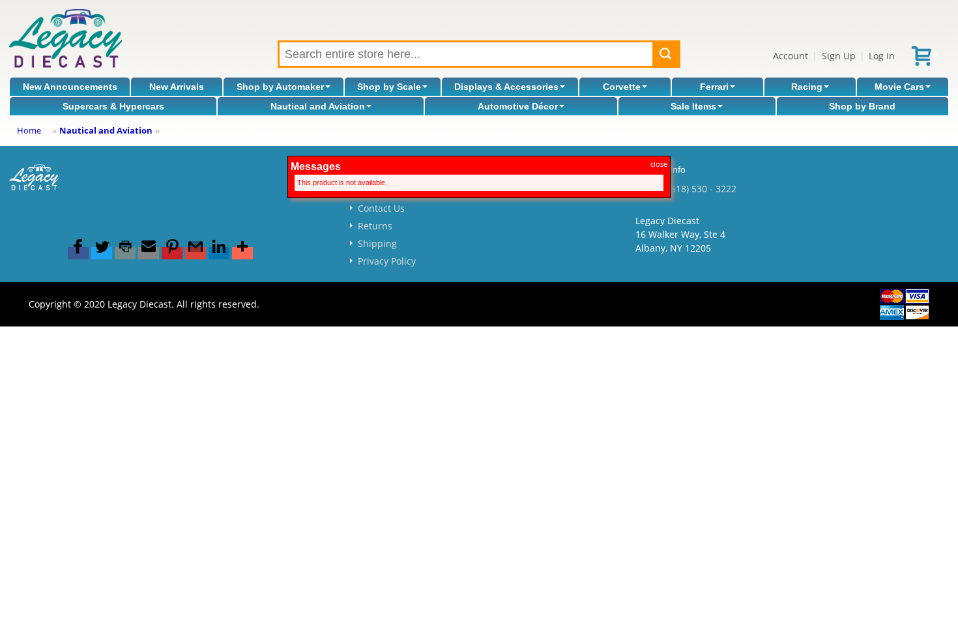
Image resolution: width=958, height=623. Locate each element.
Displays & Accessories (506, 86)
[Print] (125, 253)
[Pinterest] (172, 253)
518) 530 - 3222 (703, 188)
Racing (806, 86)
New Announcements (70, 86)
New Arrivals (176, 86)
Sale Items (693, 106)
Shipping (377, 243)
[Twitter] (101, 253)
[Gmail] (195, 253)
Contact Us (381, 208)
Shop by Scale (389, 86)
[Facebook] (78, 253)
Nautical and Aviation (317, 106)
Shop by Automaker (280, 86)
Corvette (622, 86)
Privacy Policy (387, 261)
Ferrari (714, 86)
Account (790, 56)
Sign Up (839, 56)
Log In (882, 56)
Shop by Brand (862, 106)
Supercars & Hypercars (113, 106)
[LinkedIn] (219, 253)
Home (29, 130)
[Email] (148, 253)
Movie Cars (899, 86)
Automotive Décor (518, 106)
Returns (375, 226)
